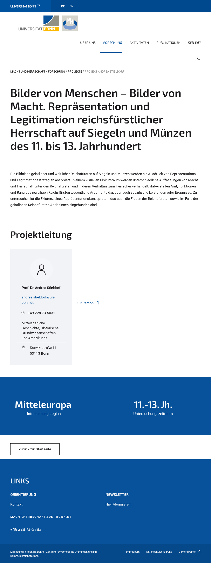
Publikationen (168, 42)
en (71, 6)
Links (19, 480)
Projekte (75, 71)
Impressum (132, 551)
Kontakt (16, 504)
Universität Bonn (23, 6)
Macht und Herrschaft (27, 71)
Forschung (112, 42)
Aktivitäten (139, 42)
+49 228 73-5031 (41, 313)
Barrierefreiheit (187, 551)
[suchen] (197, 61)
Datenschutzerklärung (159, 551)
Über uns (88, 42)
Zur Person (85, 303)
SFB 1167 (194, 42)
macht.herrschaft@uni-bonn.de (41, 516)
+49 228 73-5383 (25, 529)
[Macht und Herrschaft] (48, 23)
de (63, 6)
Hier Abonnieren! (118, 504)
